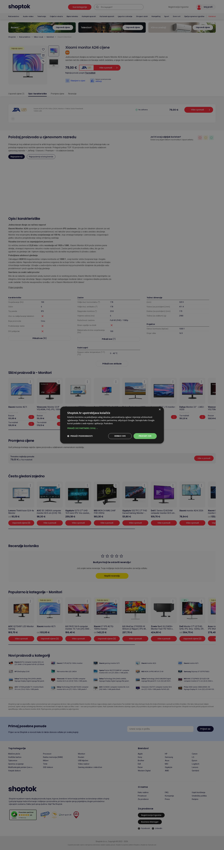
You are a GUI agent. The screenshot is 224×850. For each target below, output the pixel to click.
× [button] (160, 410)
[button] (112, 428)
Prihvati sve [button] (145, 436)
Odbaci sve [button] (120, 436)
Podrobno (108, 423)
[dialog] (112, 425)
